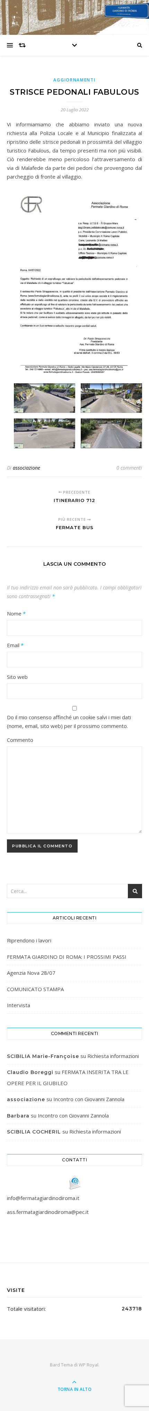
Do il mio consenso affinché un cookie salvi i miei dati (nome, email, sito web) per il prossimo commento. (69, 721)
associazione (26, 467)
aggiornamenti (74, 80)
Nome (16, 613)
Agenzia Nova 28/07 (31, 972)
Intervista (18, 1005)
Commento (20, 739)
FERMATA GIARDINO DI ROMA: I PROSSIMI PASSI (66, 956)
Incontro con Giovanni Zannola (88, 1099)
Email (15, 645)
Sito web (17, 676)
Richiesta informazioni (113, 1055)
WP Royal (88, 1365)
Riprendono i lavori (29, 940)
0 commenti (129, 467)
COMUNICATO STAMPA (35, 989)
